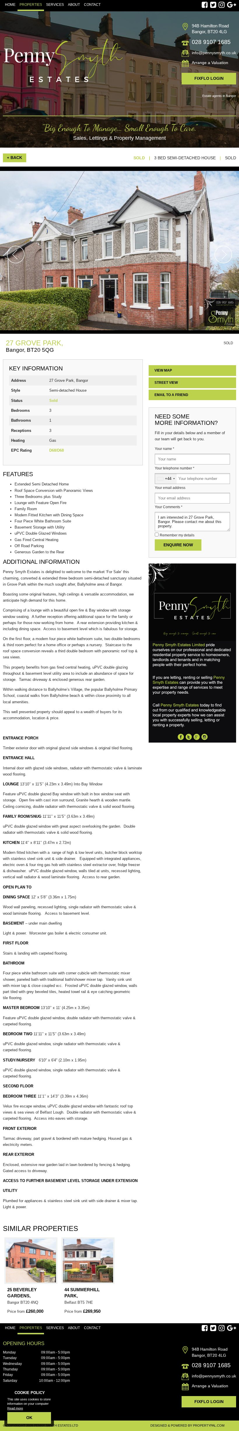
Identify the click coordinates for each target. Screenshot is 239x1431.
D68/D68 (56, 450)
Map (163, 370)
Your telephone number (174, 468)
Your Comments (168, 507)
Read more (15, 1408)
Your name (164, 449)
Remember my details (177, 535)
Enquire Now (178, 545)
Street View (166, 383)
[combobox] (166, 479)
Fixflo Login (209, 78)
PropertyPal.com (208, 1425)
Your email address (170, 488)
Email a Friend (171, 395)
